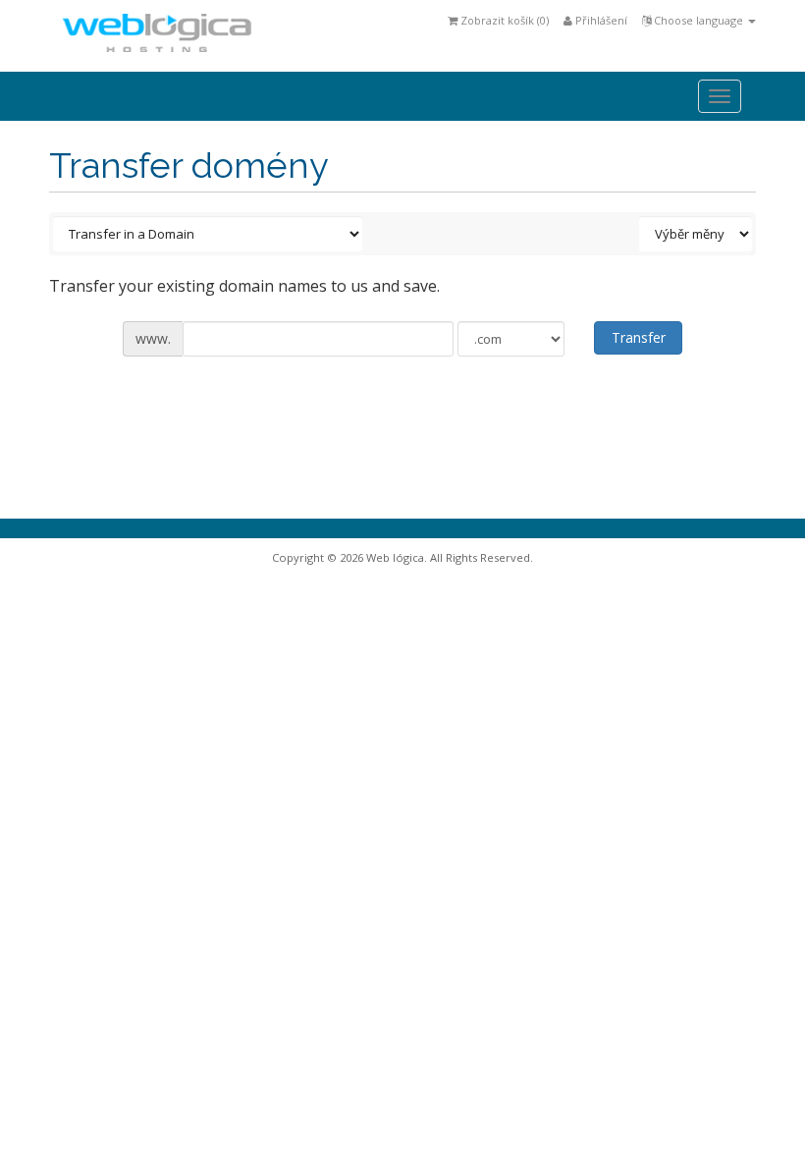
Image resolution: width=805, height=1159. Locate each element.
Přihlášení (599, 20)
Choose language (698, 20)
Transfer (639, 337)
